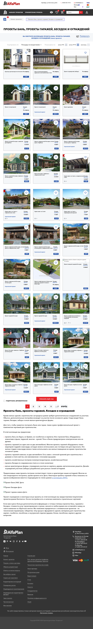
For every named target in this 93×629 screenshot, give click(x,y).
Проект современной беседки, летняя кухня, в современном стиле (14, 247)
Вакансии (30, 594)
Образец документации (10, 567)
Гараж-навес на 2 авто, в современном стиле (74, 177)
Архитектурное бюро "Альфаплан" (10, 537)
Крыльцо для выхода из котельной (14, 71)
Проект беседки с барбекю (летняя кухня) (43, 385)
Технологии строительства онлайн (38, 565)
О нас (29, 580)
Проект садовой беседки (11, 316)
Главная (5, 556)
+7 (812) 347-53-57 (81, 543)
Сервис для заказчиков (10, 578)
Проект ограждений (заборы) (71, 71)
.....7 (56, 406)
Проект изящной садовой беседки (72, 264)
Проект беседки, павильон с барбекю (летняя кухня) (14, 351)
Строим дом (31, 556)
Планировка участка (9, 585)
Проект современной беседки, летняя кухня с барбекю (44, 142)
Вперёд (64, 406)
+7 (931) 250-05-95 (81, 540)
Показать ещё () (46, 399)
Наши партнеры (32, 568)
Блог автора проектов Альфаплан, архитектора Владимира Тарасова (38, 560)
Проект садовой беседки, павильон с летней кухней (14, 176)
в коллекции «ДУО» (59, 478)
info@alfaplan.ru (79, 2)
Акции (29, 602)
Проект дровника (68, 107)
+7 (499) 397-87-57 (81, 547)
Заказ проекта (7, 598)
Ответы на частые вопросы (11, 570)
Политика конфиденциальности (37, 598)
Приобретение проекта (33, 12)
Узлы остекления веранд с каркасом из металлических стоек (43, 72)
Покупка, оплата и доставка (11, 563)
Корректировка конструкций (12, 581)
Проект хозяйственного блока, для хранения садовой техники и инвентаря (43, 283)
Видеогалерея (32, 576)
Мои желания (7, 605)
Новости (30, 587)
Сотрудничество (33, 591)
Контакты (30, 583)
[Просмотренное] (51, 12)
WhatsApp (78, 552)
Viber (76, 555)
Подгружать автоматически (16, 401)
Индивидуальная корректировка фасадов (13, 593)
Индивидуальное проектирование (13, 589)
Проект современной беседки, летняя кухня (73, 246)
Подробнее (13, 64)
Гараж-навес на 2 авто (40, 211)
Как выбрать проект (9, 574)
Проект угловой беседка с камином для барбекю (14, 142)
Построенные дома (33, 572)
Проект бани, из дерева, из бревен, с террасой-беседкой (73, 351)
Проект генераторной (10, 107)
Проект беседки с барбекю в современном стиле (41, 174)
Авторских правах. (46, 613)
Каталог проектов (16, 12)
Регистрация (10, 551)
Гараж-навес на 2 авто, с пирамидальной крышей (70, 212)
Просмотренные (8, 602)
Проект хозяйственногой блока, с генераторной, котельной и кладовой (72, 317)
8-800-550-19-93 (66, 2)
